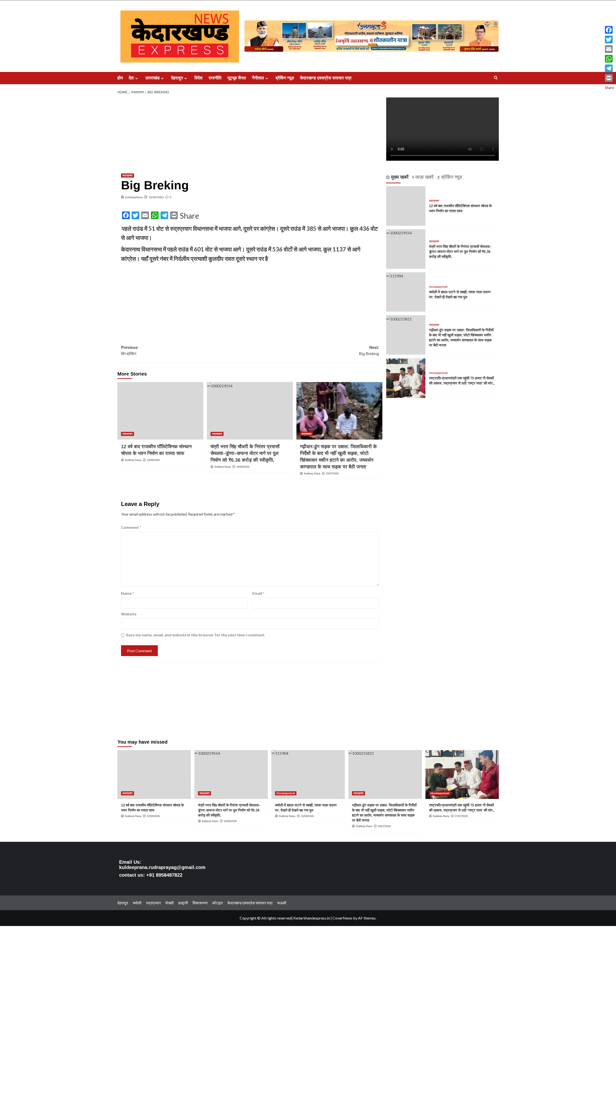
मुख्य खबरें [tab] (399, 177)
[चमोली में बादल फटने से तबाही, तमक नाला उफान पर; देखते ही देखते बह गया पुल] (394, 275)
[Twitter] (609, 39)
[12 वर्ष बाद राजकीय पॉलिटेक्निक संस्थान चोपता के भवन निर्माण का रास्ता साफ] (160, 410)
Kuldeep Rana (134, 197)
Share (189, 216)
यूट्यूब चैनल (236, 78)
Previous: (130, 350)
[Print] (609, 78)
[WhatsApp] (609, 59)
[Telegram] (609, 68)
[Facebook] (609, 30)
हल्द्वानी (183, 902)
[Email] (609, 49)
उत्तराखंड (152, 78)
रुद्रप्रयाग (127, 175)
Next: (369, 350)
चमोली (137, 902)
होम (120, 78)
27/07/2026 (461, 816)
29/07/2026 (332, 473)
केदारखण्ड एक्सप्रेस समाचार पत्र (326, 78)
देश (131, 78)
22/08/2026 (153, 460)
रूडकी (281, 902)
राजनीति (215, 78)
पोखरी (169, 902)
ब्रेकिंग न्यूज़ (285, 78)
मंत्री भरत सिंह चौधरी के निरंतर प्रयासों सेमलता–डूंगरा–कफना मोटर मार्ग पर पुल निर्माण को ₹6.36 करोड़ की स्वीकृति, (245, 453)
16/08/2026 (242, 466)
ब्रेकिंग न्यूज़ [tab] (451, 177)
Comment (131, 527)
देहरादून (177, 78)
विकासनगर (200, 902)
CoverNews (342, 918)
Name (127, 593)
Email (258, 593)
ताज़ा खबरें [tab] (424, 177)
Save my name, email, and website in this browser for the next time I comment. (195, 634)
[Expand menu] (136, 78)
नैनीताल (258, 78)
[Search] (496, 78)
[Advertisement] (250, 133)
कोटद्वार (217, 902)
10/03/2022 (156, 197)
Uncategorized (438, 287)
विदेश (198, 78)
